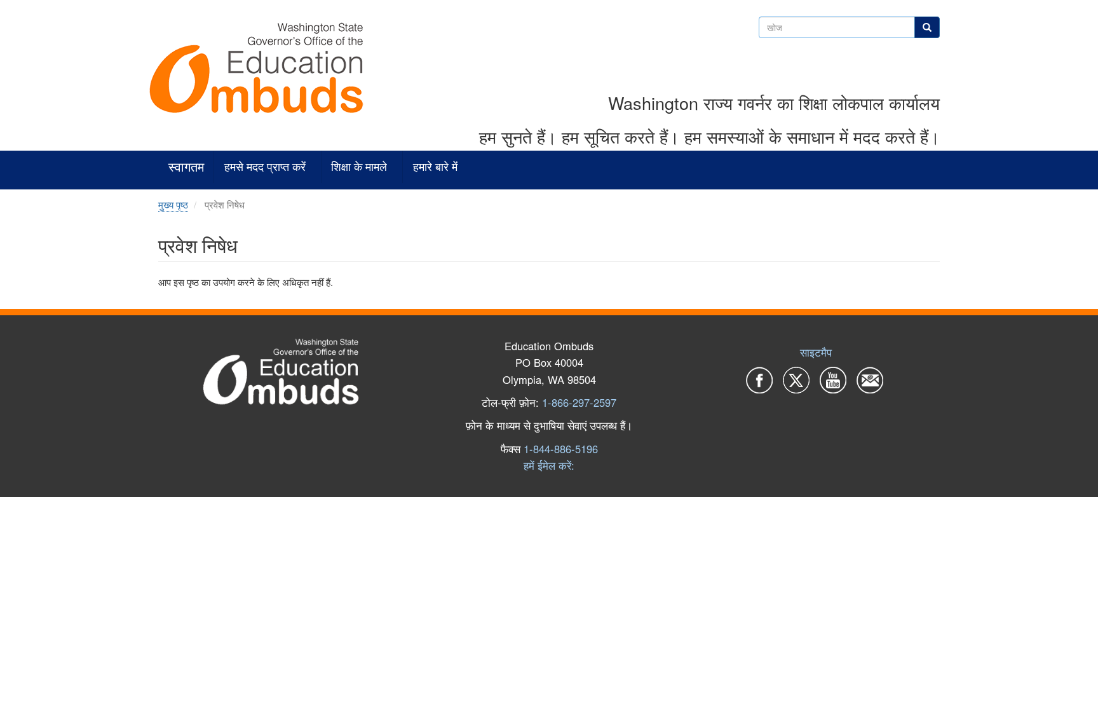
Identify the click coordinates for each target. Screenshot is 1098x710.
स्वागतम (186, 167)
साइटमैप (816, 352)
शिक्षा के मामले (359, 167)
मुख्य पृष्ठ (173, 204)
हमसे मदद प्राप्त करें (265, 167)
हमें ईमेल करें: (549, 465)
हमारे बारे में (435, 167)
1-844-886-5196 (561, 448)
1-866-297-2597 (579, 402)
